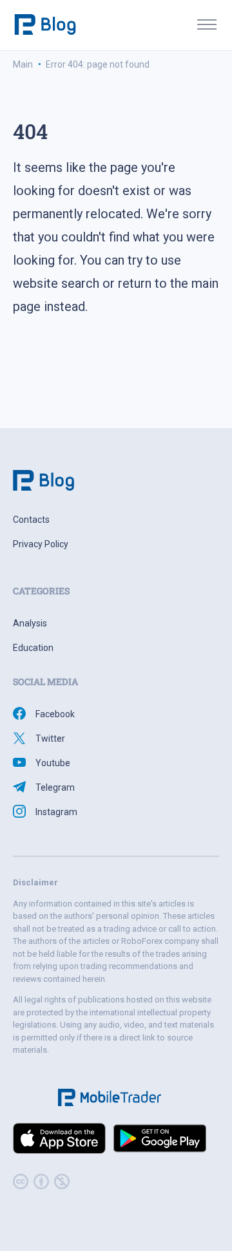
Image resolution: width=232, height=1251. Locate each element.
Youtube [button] (52, 763)
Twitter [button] (50, 738)
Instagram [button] (56, 812)
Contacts (31, 519)
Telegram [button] (55, 787)
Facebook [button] (55, 714)
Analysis (30, 623)
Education (33, 648)
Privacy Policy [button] (40, 544)
